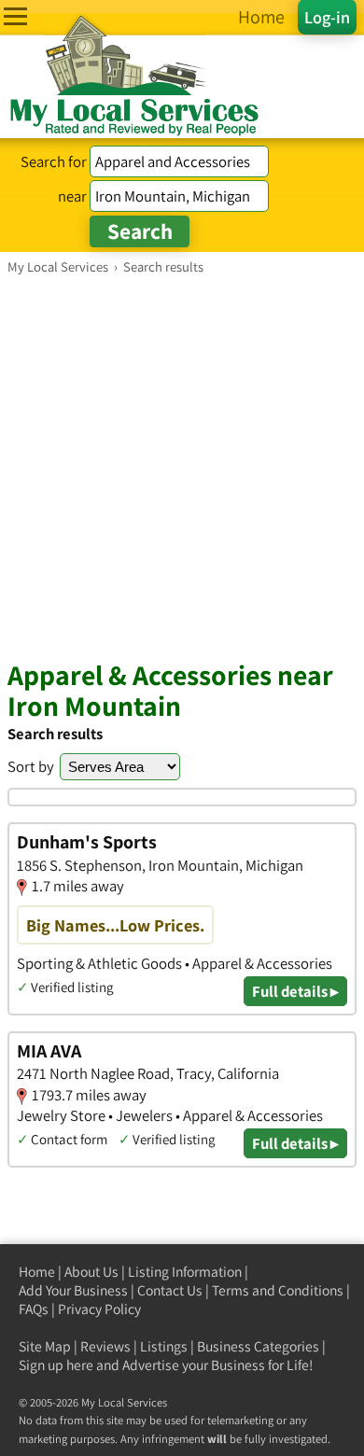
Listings (164, 1346)
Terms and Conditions (277, 1290)
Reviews (105, 1346)
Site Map (45, 1346)
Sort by (30, 766)
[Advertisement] (182, 467)
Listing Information (185, 1272)
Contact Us (170, 1290)
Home (37, 1272)
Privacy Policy (99, 1309)
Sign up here (56, 1365)
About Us (91, 1272)
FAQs (34, 1309)
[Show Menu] (15, 16)
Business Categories (258, 1346)
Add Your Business (73, 1290)
